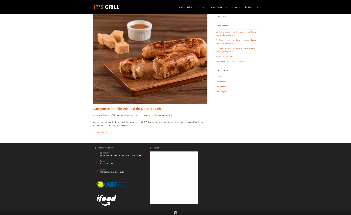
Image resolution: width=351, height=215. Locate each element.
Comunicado (221, 81)
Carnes (218, 76)
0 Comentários (165, 115)
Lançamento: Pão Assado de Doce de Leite (128, 108)
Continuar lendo (105, 132)
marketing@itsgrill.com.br (112, 172)
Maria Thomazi (103, 115)
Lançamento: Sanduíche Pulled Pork (230, 61)
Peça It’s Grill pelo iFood (225, 56)
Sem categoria (221, 91)
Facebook (157, 148)
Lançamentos (147, 115)
